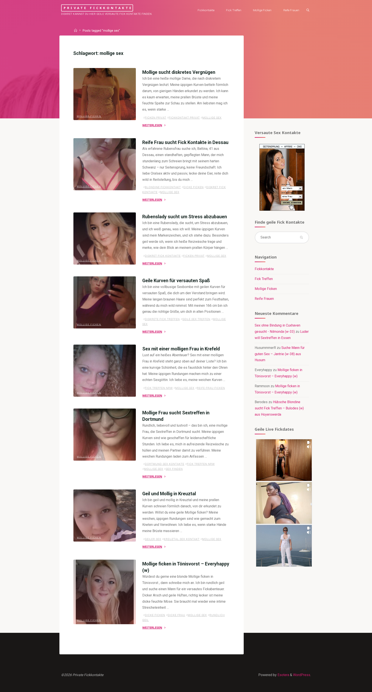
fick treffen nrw (159, 388)
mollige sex (212, 117)
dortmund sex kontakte (164, 464)
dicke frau (176, 615)
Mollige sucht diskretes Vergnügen (178, 72)
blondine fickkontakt (163, 187)
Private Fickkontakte (98, 8)
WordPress (301, 675)
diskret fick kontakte (163, 256)
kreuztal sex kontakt (182, 539)
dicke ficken (193, 187)
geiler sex (153, 539)
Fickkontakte (264, 269)
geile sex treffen (196, 319)
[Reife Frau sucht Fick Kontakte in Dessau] (104, 164)
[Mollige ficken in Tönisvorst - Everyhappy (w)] (104, 592)
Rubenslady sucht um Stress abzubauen (184, 216)
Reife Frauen (264, 299)
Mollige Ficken (89, 116)
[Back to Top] (355, 686)
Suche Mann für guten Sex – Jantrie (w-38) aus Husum (280, 354)
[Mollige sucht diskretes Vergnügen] (104, 94)
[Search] (307, 10)
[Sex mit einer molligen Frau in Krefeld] (104, 371)
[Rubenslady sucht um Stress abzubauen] (104, 238)
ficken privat (155, 117)
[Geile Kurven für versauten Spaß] (104, 302)
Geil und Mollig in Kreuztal (169, 493)
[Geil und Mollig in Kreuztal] (104, 515)
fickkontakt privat (184, 117)
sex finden (174, 469)
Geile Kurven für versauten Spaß (176, 280)
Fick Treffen (264, 279)
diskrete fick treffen (162, 319)
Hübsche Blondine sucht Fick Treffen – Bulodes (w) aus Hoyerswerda (279, 408)
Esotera (283, 675)
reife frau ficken (211, 388)
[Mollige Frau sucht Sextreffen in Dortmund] (104, 435)
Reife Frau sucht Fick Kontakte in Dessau (185, 142)
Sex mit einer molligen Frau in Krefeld (181, 348)
